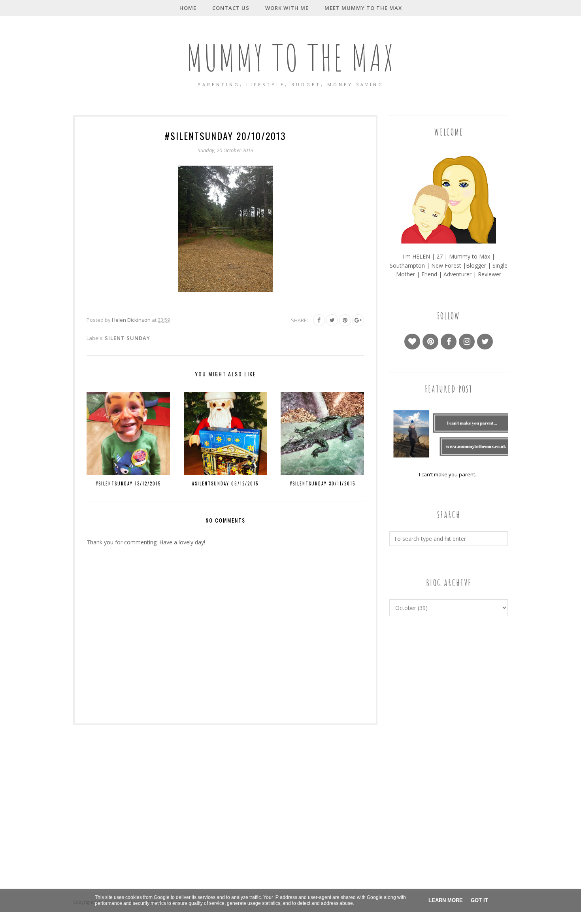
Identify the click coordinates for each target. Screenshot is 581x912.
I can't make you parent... (449, 474)
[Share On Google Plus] (358, 320)
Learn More (445, 900)
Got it (479, 900)
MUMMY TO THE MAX (290, 57)
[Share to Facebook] (318, 320)
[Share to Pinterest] (345, 320)
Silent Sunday (127, 338)
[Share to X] (332, 320)
